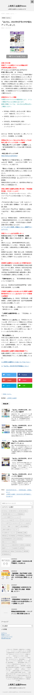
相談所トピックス (6, 548)
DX (21, 511)
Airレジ (7, 511)
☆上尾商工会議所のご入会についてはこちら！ (16, 362)
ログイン (4, 633)
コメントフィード (6, 636)
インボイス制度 (6, 517)
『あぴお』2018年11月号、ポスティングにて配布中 (21, 411)
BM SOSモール (15, 511)
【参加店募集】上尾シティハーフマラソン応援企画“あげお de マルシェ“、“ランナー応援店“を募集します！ (18, 664)
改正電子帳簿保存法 (7, 538)
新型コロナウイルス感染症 (9, 542)
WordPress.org (6, 638)
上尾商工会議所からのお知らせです (17, 688)
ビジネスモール (15, 523)
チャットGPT (5, 523)
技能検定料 (28, 535)
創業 (25, 532)
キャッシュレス (16, 517)
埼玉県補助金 (12, 535)
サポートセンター (26, 520)
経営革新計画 (5, 551)
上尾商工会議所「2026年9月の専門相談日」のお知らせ (21, 562)
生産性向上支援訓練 (25, 545)
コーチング (17, 520)
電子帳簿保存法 (6, 554)
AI (2, 511)
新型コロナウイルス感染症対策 (10, 545)
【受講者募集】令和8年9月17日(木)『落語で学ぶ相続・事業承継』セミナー (21, 589)
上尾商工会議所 (12, 398)
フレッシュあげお (25, 523)
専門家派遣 (20, 535)
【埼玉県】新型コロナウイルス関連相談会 (13, 514)
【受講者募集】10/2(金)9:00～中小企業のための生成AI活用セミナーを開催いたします (21, 601)
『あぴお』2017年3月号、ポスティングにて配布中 (21, 459)
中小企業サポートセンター (9, 532)
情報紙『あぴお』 (7, 394)
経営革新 (22, 548)
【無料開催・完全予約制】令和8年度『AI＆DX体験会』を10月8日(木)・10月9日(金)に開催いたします (21, 576)
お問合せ (17, 669)
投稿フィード (5, 635)
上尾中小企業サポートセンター (10, 529)
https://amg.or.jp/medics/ (9, 156)
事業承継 (20, 532)
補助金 (12, 551)
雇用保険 (26, 551)
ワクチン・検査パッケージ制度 (10, 526)
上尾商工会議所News (17, 6)
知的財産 (15, 548)
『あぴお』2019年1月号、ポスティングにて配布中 (21, 475)
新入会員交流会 (18, 538)
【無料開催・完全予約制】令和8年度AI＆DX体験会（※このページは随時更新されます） (18, 667)
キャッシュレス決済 (7, 520)
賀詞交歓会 (19, 551)
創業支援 (4, 535)
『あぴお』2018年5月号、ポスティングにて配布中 (21, 426)
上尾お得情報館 (24, 526)
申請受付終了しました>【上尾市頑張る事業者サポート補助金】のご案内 (18, 679)
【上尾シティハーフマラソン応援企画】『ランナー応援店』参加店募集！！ (18, 661)
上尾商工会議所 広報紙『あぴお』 (18, 672)
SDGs (25, 511)
